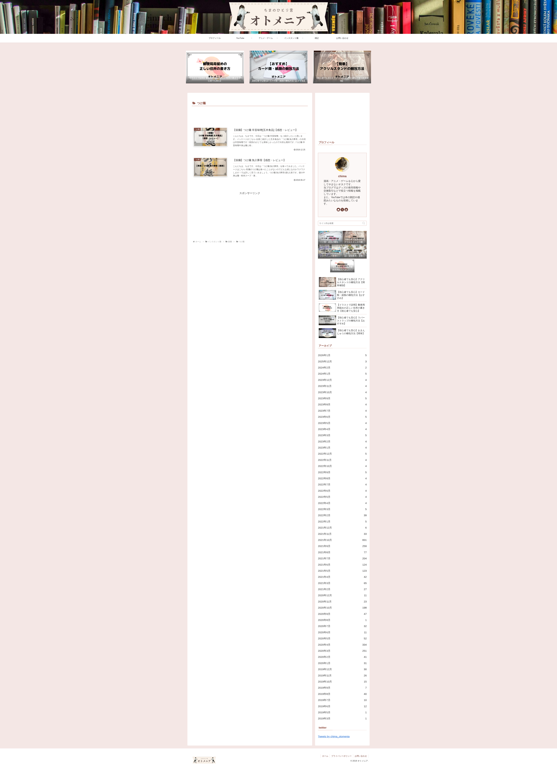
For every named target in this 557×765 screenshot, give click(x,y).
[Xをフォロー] (342, 209)
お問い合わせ (361, 756)
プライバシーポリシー (341, 756)
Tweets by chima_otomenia (334, 736)
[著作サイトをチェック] (338, 209)
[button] (363, 223)
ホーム (325, 756)
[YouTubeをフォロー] (346, 209)
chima (342, 176)
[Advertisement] (250, 115)
